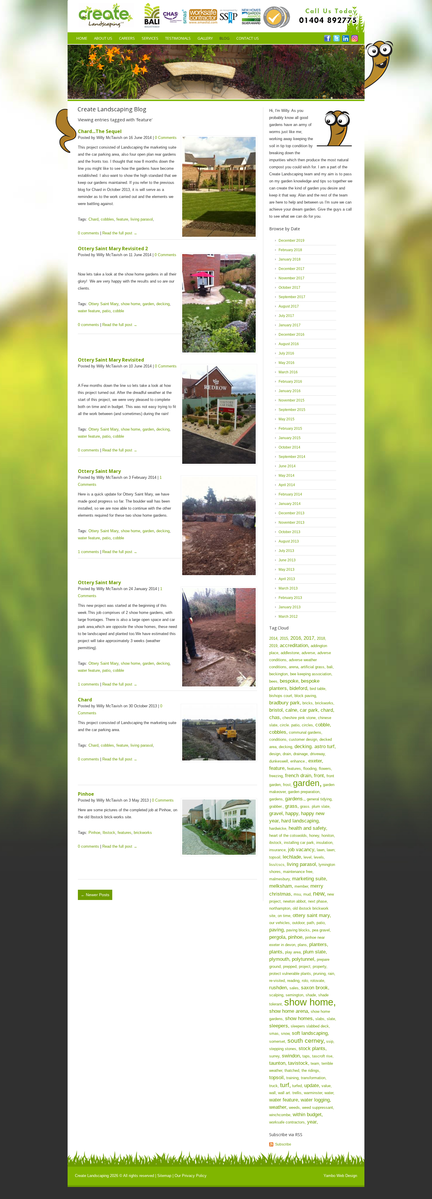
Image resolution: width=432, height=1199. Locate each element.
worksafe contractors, (287, 1122)
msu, (298, 894)
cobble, (323, 725)
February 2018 (290, 250)
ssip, (330, 1041)
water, (329, 1093)
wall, (273, 1093)
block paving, (305, 695)
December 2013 (291, 513)
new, (319, 893)
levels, (319, 857)
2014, (274, 638)
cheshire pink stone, (299, 718)
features (124, 832)
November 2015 (291, 400)
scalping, (276, 995)
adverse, (309, 653)
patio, (321, 923)
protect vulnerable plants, (290, 973)
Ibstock (109, 832)
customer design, (303, 739)
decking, (286, 747)
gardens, (276, 799)
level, (308, 857)
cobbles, (278, 732)
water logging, (316, 1100)
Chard (93, 219)
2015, (284, 638)
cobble (118, 311)
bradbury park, (285, 703)
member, (301, 886)
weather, (278, 1107)
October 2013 (289, 532)
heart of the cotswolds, (288, 835)
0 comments (88, 233)
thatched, (292, 1070)
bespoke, (290, 681)
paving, (277, 930)
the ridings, (311, 1070)
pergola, (278, 937)
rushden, (278, 987)
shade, (311, 995)
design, (275, 754)
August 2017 (289, 306)
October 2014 (289, 447)
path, (311, 923)
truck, (274, 1086)
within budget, (308, 1114)
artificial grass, (313, 667)
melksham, (281, 886)
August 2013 (289, 541)
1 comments (88, 552)
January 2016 (290, 391)
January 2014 (290, 504)
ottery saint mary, (312, 915)
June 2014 (287, 466)
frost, (287, 784)
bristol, (276, 710)
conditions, (278, 739)
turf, (285, 1085)
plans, (303, 945)
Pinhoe (86, 794)
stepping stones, (283, 1049)
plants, (276, 952)
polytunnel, (304, 959)
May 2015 (286, 419)
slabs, (320, 1019)
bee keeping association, (311, 674)
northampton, (280, 908)
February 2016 (290, 381)
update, (312, 1085)
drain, (287, 754)
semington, (295, 995)
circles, (308, 725)
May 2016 (286, 363)
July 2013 (286, 551)
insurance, (278, 850)
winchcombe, (280, 1115)
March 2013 (288, 588)
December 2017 (291, 269)
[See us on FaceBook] (327, 38)
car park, (309, 710)
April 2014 (287, 485)
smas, (274, 1033)
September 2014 (292, 457)
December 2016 (291, 335)
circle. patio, (290, 725)
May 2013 (286, 569)
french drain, (299, 775)
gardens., (295, 799)
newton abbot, (295, 901)
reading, (294, 980)
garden (148, 304)
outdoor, (299, 923)
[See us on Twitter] (336, 38)
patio (106, 311)
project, (305, 966)
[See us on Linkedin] (345, 38)
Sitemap (164, 1175)
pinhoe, (296, 937)
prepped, (290, 966)
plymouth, (280, 959)
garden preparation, (304, 792)
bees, (274, 681)
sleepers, (279, 1026)
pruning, (320, 973)
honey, (314, 835)
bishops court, (281, 695)
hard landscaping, (300, 821)
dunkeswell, (279, 761)
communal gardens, (305, 732)
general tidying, (320, 799)
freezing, (276, 776)
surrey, (275, 1056)
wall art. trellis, (290, 1093)
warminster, (313, 1093)
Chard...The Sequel (100, 131)
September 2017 (292, 297)
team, (315, 1063)
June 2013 (287, 560)
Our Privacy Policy (191, 1175)
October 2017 (289, 288)
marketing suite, (309, 878)
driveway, (318, 754)
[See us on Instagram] (355, 38)
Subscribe (283, 1144)
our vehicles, (280, 923)
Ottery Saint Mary (103, 304)
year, (312, 1122)
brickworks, (324, 703)
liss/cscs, (277, 864)
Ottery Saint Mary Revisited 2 (113, 248)
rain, (331, 973)
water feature (89, 311)
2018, (321, 638)
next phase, (318, 901)
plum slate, (315, 952)
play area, (293, 952)
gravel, (276, 813)
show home (130, 304)
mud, (307, 894)
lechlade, (292, 857)
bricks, (308, 703)
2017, (310, 638)
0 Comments (166, 137)
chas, (275, 717)
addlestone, (290, 653)
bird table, (318, 688)
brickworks (143, 832)
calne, (292, 710)
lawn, (321, 850)
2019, (274, 646)
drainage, (301, 754)
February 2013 (290, 598)
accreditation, (294, 645)
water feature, (284, 1100)
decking (163, 304)
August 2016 (289, 344)
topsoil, (277, 1077)
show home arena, (289, 1011)
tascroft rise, (323, 1056)
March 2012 (288, 616)
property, (320, 966)
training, (293, 1078)
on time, (285, 915)
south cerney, (306, 1040)
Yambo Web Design (340, 1175)
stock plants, (313, 1048)
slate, (331, 1019)
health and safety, (308, 828)
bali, (330, 667)
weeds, (295, 1107)
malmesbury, (280, 879)
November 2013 (291, 522)
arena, (294, 667)
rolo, (305, 980)
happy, (292, 813)
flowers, (325, 768)
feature (122, 219)
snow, (286, 1033)
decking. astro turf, (315, 746)
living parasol (141, 219)
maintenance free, (298, 871)
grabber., (276, 806)
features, (294, 768)
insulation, (325, 842)
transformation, (313, 1078)
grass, (292, 806)
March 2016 (288, 372)
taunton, (278, 1063)
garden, (307, 783)
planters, (318, 944)
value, (327, 1086)
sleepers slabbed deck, (310, 1026)
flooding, (310, 768)
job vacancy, (302, 849)
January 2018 (290, 259)
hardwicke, (278, 828)
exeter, (315, 761)
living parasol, (302, 864)
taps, (306, 1056)
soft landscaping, (310, 1033)
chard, (327, 710)
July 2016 (286, 353)
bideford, (299, 688)
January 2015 (290, 438)
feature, (277, 768)
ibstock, (276, 842)
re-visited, (277, 980)
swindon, (291, 1056)
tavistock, (298, 1063)
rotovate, (317, 980)
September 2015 (292, 410)
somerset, (277, 1041)
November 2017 (291, 278)
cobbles (107, 219)
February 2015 (290, 428)
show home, (310, 1002)
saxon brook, (315, 987)
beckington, (279, 674)
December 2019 (291, 241)
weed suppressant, (318, 1107)
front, (319, 775)
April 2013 (287, 579)
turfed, (297, 1086)
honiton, (328, 835)
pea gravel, (321, 930)
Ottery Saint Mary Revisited (111, 360)
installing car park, (299, 842)
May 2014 (286, 475)
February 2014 (290, 494)
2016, (296, 638)
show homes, (299, 1018)
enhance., (298, 761)
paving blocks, (298, 930)
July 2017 (286, 316)
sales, (294, 988)
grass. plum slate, (315, 806)
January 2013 (290, 607)
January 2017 (290, 325)
